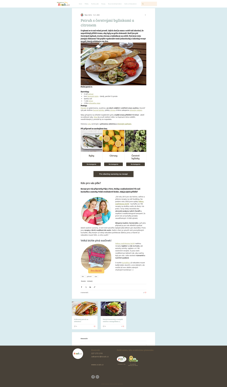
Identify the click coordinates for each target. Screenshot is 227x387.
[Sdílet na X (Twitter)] (86, 287)
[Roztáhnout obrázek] (100, 132)
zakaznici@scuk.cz (100, 356)
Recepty (83, 281)
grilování (89, 276)
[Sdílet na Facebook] (81, 287)
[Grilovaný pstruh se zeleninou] (85, 309)
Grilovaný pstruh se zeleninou (81, 320)
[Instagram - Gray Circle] (97, 377)
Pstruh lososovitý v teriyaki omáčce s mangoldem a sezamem (113, 320)
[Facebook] (93, 377)
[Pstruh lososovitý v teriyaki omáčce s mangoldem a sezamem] (113, 309)
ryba (96, 276)
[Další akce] (145, 15)
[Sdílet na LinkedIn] (90, 287)
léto (83, 276)
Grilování (90, 281)
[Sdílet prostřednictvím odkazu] (94, 287)
